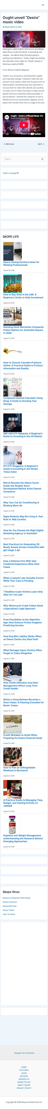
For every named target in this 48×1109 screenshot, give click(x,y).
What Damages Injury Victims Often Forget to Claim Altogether (22, 651)
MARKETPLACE (24, 1082)
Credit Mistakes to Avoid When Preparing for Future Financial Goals (22, 736)
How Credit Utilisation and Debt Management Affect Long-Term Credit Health (20, 685)
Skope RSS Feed (9, 906)
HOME (24, 1067)
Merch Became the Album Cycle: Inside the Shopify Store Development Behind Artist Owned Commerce (22, 487)
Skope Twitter (8, 910)
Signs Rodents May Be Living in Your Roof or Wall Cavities (23, 518)
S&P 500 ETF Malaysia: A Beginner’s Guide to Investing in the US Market (23, 435)
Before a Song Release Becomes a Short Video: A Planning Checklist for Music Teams (23, 702)
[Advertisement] (24, 963)
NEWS (24, 1073)
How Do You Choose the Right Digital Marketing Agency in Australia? (23, 532)
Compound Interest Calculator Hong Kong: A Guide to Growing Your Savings (23, 401)
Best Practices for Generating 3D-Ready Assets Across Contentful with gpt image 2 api (23, 547)
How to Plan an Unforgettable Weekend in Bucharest (19, 769)
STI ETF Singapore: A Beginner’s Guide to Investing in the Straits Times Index (20, 469)
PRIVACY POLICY (24, 1088)
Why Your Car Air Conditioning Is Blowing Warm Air (21, 504)
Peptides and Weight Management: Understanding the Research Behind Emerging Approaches (23, 838)
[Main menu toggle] (43, 5)
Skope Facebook (10, 902)
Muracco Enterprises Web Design (16, 898)
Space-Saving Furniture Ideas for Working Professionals (21, 263)
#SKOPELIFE (24, 1079)
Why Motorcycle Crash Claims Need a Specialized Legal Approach (23, 607)
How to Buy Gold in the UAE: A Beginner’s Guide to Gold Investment (23, 296)
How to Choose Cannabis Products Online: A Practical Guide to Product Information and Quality (23, 365)
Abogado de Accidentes (24, 1053)
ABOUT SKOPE (24, 1085)
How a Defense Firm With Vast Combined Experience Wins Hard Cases (21, 564)
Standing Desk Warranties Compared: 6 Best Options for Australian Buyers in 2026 (23, 330)
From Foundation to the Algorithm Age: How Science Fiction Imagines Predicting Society (22, 622)
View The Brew (9, 914)
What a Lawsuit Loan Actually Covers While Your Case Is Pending (23, 579)
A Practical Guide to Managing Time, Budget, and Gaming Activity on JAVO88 (23, 803)
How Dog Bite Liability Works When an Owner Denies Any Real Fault (22, 638)
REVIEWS (24, 1076)
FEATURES (24, 1070)
